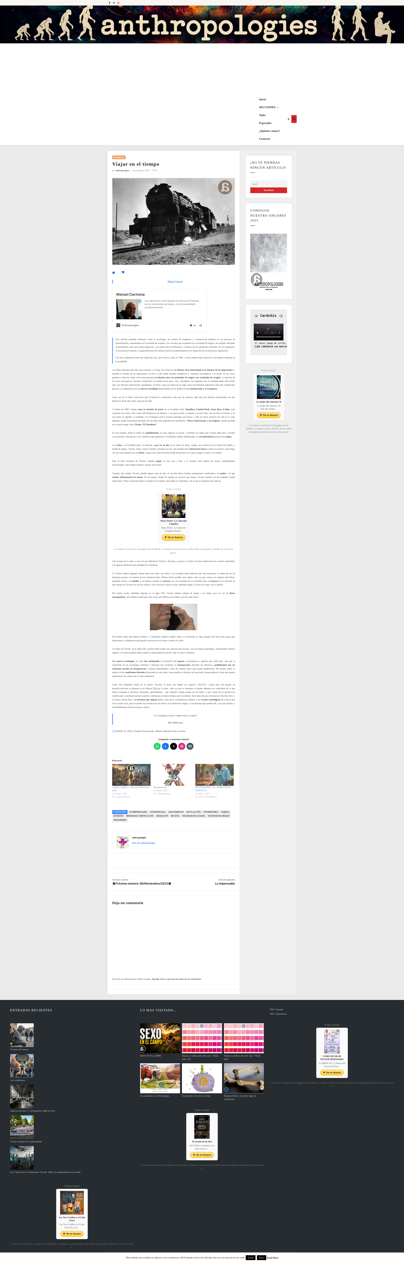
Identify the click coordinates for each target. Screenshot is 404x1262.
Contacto (264, 138)
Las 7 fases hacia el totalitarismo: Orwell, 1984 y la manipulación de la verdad (45, 1172)
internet (118, 816)
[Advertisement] (202, 69)
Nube (262, 115)
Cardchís (268, 316)
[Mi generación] (173, 775)
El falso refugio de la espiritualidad (26, 1141)
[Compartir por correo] (190, 746)
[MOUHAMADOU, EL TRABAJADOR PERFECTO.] (214, 775)
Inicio (262, 99)
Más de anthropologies (143, 843)
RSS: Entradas (276, 1009)
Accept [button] (251, 1257)
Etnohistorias (118, 157)
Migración (162, 816)
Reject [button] (261, 1257)
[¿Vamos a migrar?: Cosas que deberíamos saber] (131, 775)
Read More (273, 1257)
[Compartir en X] (173, 746)
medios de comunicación (140, 816)
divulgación (194, 812)
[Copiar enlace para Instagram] (181, 746)
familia (225, 812)
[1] (113, 731)
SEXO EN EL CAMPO (150, 1056)
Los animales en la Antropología (154, 1096)
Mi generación (160, 787)
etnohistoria (210, 812)
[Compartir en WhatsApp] (157, 746)
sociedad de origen (218, 816)
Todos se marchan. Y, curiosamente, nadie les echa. (33, 1111)
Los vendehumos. (18, 1080)
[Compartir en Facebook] (165, 746)
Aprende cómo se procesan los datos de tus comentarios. (177, 979)
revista (175, 816)
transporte (120, 820)
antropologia (158, 812)
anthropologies (122, 170)
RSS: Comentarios (278, 1014)
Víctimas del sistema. (19, 1049)
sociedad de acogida (193, 816)
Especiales (265, 123)
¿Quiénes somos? (269, 130)
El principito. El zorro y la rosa (196, 1096)
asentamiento (176, 812)
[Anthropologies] (202, 24)
